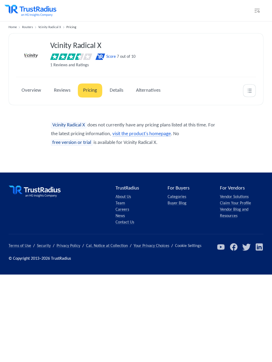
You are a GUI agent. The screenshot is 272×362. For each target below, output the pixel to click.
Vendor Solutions (234, 197)
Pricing (90, 90)
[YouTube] (221, 247)
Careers (122, 210)
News (120, 216)
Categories (177, 197)
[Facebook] (234, 247)
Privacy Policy (68, 246)
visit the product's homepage (141, 133)
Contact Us (125, 222)
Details (116, 90)
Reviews (62, 90)
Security (44, 246)
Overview (31, 90)
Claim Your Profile (235, 203)
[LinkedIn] (259, 247)
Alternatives (148, 90)
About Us (123, 197)
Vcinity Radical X (49, 27)
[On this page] (249, 90)
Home (12, 27)
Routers (27, 27)
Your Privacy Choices (151, 246)
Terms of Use (19, 246)
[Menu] (257, 10)
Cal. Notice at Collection (107, 246)
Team (120, 203)
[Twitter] (246, 247)
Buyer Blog (177, 203)
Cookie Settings (188, 246)
